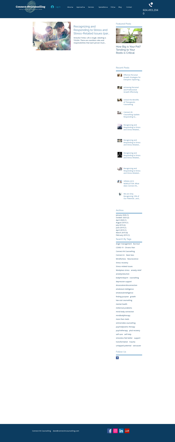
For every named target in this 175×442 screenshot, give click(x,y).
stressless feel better (124, 338)
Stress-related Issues (124, 266)
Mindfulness (121, 259)
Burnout (136, 244)
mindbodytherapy (123, 315)
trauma (132, 342)
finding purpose (122, 296)
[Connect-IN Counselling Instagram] (115, 431)
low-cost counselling (124, 300)
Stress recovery (122, 263)
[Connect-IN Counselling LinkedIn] (121, 431)
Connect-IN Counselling (125, 251)
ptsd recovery (134, 330)
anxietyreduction (122, 274)
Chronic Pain (130, 247)
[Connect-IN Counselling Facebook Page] (117, 357)
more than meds (122, 319)
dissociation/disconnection (126, 285)
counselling (134, 278)
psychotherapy (122, 330)
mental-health (121, 304)
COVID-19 (119, 247)
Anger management (124, 244)
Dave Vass (130, 255)
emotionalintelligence (124, 293)
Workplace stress (123, 270)
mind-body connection (125, 311)
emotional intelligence (125, 289)
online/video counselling (125, 323)
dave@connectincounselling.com (66, 431)
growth (133, 296)
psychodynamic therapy (125, 327)
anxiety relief (136, 270)
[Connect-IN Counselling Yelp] (127, 431)
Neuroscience (132, 259)
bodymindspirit (122, 278)
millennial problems (124, 308)
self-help (127, 334)
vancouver (137, 345)
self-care (119, 334)
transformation (122, 342)
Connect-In (120, 255)
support (137, 338)
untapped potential (123, 345)
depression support (124, 281)
